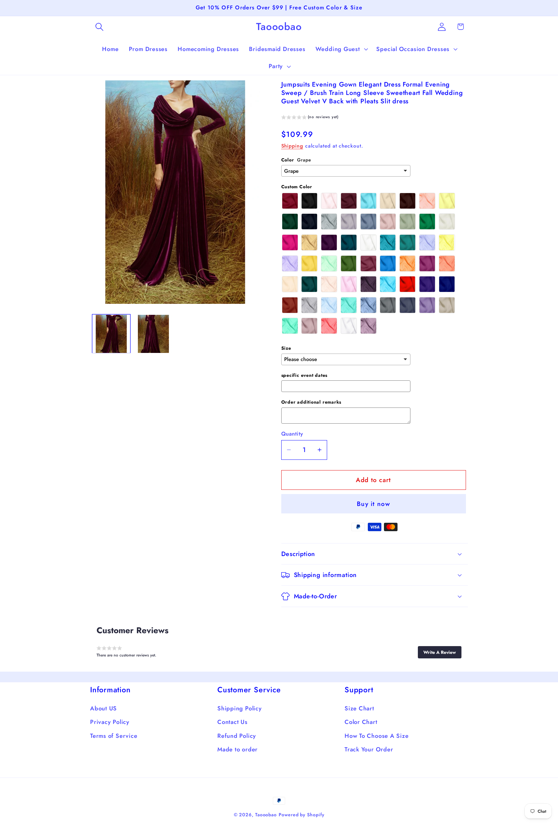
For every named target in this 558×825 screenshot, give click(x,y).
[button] (99, 26)
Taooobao (266, 814)
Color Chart (361, 722)
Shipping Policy (239, 708)
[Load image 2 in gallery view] (153, 334)
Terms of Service (113, 736)
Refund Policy (236, 736)
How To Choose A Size (377, 736)
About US (103, 708)
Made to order (237, 749)
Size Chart (359, 708)
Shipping (292, 146)
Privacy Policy (109, 722)
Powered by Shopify (301, 814)
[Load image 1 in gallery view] (111, 334)
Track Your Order (369, 749)
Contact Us (232, 722)
